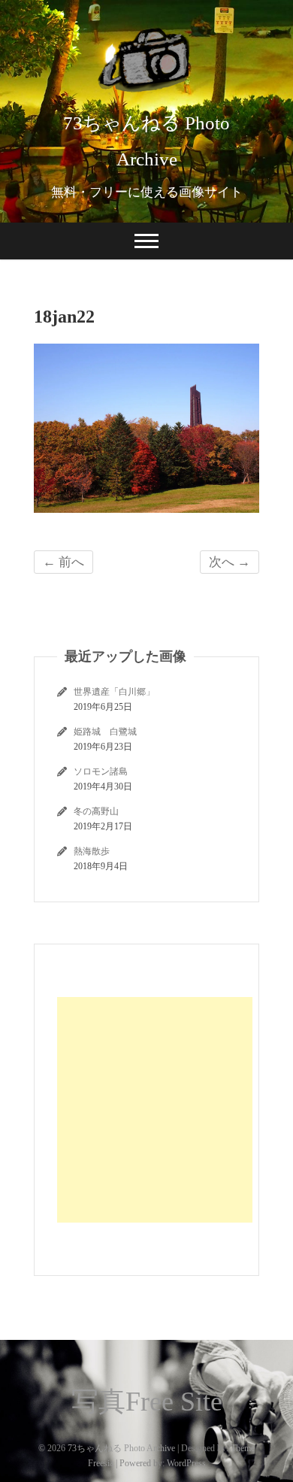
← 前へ (63, 562)
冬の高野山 (96, 811)
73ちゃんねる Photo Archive (146, 141)
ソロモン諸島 (101, 771)
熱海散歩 (92, 851)
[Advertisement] (154, 1110)
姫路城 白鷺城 (105, 731)
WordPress (186, 1463)
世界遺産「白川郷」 (114, 691)
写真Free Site (146, 1402)
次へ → (229, 562)
